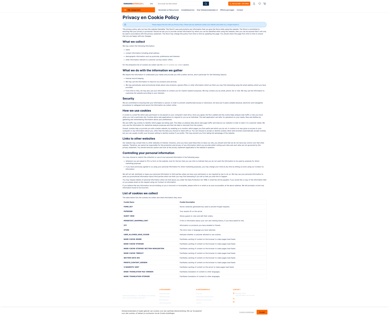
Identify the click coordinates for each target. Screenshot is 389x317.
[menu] (194, 9)
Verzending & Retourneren (204, 297)
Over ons (199, 293)
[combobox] (153, 4)
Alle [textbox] (151, 4)
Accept (262, 312)
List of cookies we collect (173, 65)
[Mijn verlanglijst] (259, 4)
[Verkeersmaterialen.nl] (133, 3)
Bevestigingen (164, 300)
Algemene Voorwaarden (204, 300)
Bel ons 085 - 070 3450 (240, 3)
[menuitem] (138, 9)
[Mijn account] (254, 3)
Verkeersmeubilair (165, 303)
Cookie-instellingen (246, 312)
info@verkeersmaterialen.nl (244, 302)
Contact (198, 303)
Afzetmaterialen (164, 293)
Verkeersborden (164, 297)
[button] (254, 3)
